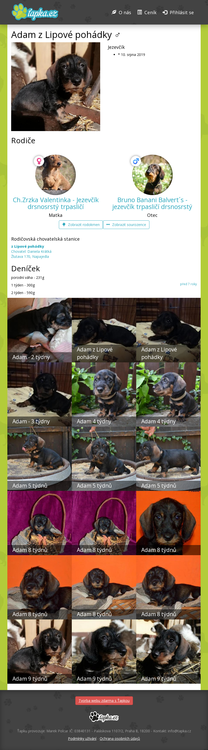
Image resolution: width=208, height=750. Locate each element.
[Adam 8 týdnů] (39, 493)
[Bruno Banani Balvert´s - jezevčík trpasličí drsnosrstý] (152, 175)
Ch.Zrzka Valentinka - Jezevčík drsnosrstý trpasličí (56, 203)
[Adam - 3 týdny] (39, 364)
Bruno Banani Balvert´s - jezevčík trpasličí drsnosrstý (152, 203)
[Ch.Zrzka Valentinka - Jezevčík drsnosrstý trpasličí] (55, 175)
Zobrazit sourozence (128, 224)
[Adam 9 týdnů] (39, 621)
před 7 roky (188, 284)
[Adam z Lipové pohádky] (104, 300)
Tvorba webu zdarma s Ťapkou (104, 700)
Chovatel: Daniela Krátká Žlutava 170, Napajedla (31, 251)
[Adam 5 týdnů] (39, 429)
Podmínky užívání (82, 738)
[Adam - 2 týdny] (39, 300)
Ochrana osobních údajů (120, 738)
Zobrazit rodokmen (83, 224)
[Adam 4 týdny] (104, 364)
